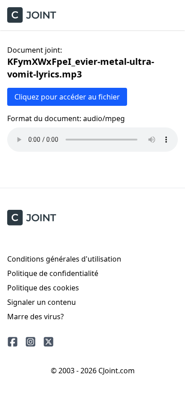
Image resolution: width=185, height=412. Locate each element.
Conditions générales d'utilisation (64, 259)
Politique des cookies (43, 288)
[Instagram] (30, 341)
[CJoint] (31, 218)
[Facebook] (12, 341)
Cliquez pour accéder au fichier (67, 97)
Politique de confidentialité (52, 273)
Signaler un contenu (41, 302)
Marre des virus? (35, 316)
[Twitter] (48, 341)
